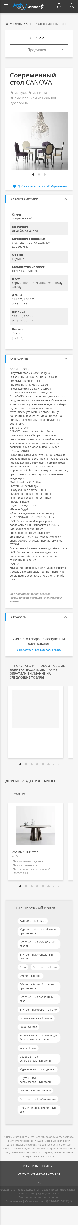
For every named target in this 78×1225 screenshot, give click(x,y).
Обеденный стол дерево (35, 1090)
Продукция (37, 49)
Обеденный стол (30, 976)
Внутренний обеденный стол (38, 1009)
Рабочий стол (28, 1027)
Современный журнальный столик (37, 944)
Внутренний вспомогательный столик (36, 1080)
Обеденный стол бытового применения (37, 986)
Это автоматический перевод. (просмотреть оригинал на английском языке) (36, 597)
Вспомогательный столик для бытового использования (39, 1037)
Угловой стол (28, 1048)
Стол (23, 967)
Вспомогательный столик (36, 1018)
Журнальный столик (33, 921)
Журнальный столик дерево (37, 1069)
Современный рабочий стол (38, 1099)
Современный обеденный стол (37, 999)
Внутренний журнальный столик (36, 956)
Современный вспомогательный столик (36, 1058)
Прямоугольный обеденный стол (38, 1110)
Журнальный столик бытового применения (39, 931)
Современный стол (45, 967)
